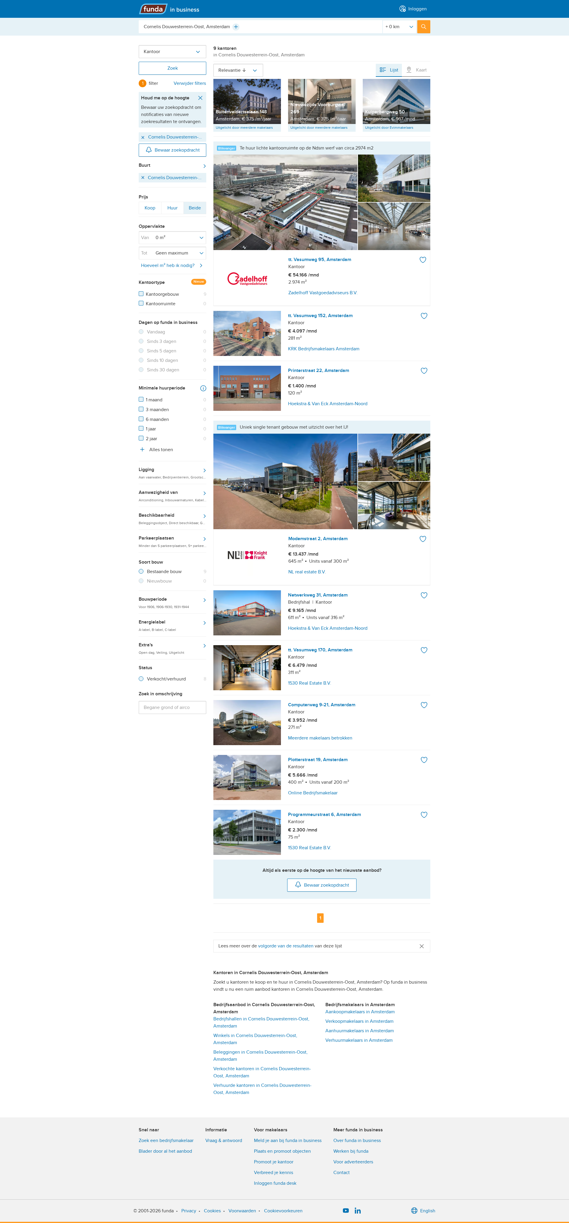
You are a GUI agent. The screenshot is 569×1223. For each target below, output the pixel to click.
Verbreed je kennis (273, 1173)
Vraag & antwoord (223, 1141)
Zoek (172, 68)
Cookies (212, 1211)
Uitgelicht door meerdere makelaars (244, 127)
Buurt (144, 165)
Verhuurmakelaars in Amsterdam (359, 1040)
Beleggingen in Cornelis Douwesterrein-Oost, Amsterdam (260, 1055)
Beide (194, 209)
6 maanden (157, 419)
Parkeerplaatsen (172, 541)
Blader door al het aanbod (165, 1151)
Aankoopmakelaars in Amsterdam (360, 1012)
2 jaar (151, 439)
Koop (149, 209)
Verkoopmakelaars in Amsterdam (359, 1021)
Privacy (188, 1211)
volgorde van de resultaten (286, 946)
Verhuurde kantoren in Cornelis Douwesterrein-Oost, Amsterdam (262, 1088)
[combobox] (260, 26)
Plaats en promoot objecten (282, 1151)
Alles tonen (160, 450)
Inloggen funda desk (275, 1183)
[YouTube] (346, 1211)
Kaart (421, 70)
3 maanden (157, 410)
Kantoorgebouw (162, 294)
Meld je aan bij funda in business (288, 1141)
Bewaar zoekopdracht (177, 150)
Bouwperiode (164, 602)
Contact (341, 1173)
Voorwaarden (242, 1211)
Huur (172, 209)
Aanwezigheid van (172, 495)
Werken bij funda (350, 1151)
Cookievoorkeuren (283, 1211)
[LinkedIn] (357, 1211)
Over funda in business (357, 1141)
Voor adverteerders (353, 1162)
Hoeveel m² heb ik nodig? (167, 265)
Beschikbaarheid (172, 518)
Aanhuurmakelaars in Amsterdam (359, 1031)
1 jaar (151, 429)
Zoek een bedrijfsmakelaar (166, 1141)
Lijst (393, 70)
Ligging (172, 473)
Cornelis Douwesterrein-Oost (176, 137)
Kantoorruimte (160, 304)
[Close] (421, 946)
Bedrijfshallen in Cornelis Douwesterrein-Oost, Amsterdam (261, 1022)
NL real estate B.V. (307, 572)
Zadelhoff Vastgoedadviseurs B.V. (323, 293)
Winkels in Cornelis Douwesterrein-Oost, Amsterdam (255, 1039)
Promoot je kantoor (273, 1162)
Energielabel (157, 625)
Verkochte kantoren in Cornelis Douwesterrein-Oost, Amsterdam (262, 1072)
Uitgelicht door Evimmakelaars (389, 127)
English (427, 1211)
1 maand (154, 400)
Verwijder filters (190, 83)
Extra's (161, 648)
